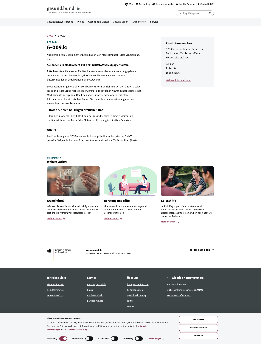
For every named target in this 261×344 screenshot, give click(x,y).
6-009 (50, 35)
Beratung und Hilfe (96, 284)
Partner (130, 301)
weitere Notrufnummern (179, 295)
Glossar (90, 290)
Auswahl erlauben (198, 327)
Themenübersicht (55, 284)
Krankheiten (139, 21)
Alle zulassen (198, 319)
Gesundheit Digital (98, 21)
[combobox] (191, 13)
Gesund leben (120, 21)
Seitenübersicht (55, 295)
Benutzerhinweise (56, 290)
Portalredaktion (135, 290)
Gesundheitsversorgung (60, 21)
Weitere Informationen (178, 80)
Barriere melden (95, 301)
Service (154, 21)
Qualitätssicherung (136, 295)
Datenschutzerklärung (76, 329)
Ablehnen (198, 335)
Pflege (80, 21)
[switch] (89, 338)
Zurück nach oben (200, 249)
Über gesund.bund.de (137, 284)
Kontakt (131, 306)
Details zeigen (154, 338)
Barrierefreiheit (95, 295)
